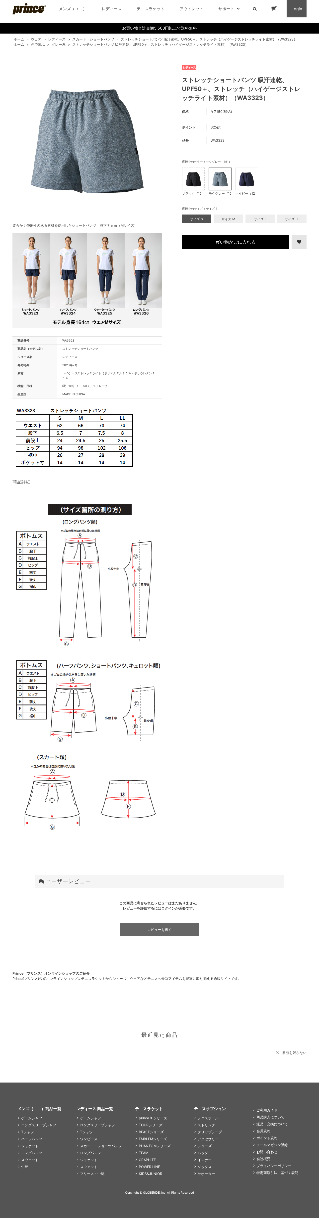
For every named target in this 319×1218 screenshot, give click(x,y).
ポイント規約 (266, 1138)
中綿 (24, 1167)
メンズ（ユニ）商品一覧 (39, 1108)
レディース (112, 8)
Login (297, 8)
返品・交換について (272, 1124)
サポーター (206, 1174)
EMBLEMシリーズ (153, 1139)
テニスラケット (150, 8)
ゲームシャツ (31, 1118)
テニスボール (208, 1118)
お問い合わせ (266, 1152)
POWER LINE (149, 1167)
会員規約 (263, 1131)
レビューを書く (159, 929)
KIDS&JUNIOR (150, 1174)
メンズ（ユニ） (73, 8)
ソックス (205, 1167)
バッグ (203, 1153)
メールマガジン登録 (272, 1145)
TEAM (143, 1153)
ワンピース (88, 1139)
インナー (205, 1160)
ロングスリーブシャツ (38, 1125)
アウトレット (191, 8)
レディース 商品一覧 (94, 1108)
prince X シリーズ (153, 1118)
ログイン (168, 908)
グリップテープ (210, 1132)
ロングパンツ (31, 1153)
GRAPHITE (147, 1160)
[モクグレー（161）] (87, 140)
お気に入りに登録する (298, 242)
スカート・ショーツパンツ (101, 1146)
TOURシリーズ (150, 1125)
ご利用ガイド (266, 1110)
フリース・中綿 (92, 1174)
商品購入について (270, 1117)
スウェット (30, 1160)
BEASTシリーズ (151, 1132)
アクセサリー (208, 1139)
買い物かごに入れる (235, 242)
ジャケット (30, 1146)
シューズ (205, 1146)
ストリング (206, 1125)
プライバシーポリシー (273, 1166)
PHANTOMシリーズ (154, 1146)
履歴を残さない (294, 1052)
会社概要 (263, 1159)
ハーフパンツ (31, 1139)
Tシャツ (27, 1132)
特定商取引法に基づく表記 (277, 1173)
